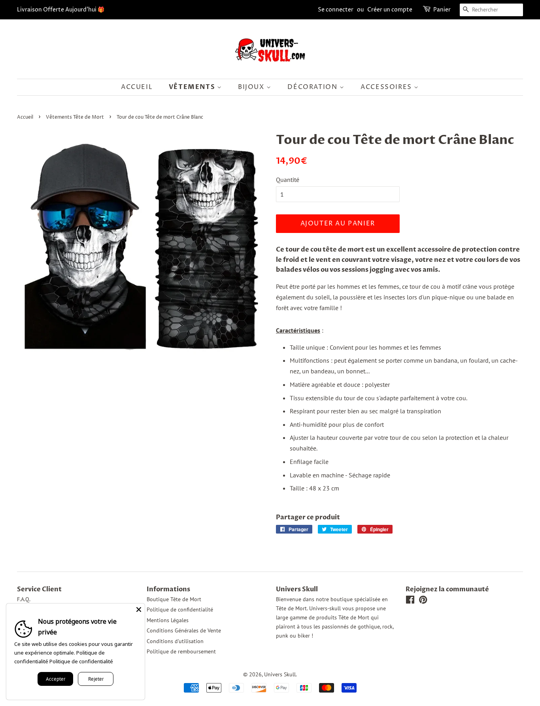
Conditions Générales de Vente (184, 630)
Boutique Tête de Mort (174, 599)
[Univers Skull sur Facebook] (410, 601)
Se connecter (335, 9)
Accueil (137, 87)
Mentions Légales (168, 620)
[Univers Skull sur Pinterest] (423, 601)
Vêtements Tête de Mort (75, 117)
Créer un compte (389, 9)
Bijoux (252, 87)
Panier (442, 9)
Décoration (313, 87)
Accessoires (387, 87)
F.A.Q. (23, 599)
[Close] (139, 609)
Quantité (287, 180)
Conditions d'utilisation (175, 641)
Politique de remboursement (181, 651)
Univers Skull (280, 674)
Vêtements (193, 87)
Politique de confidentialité (180, 609)
